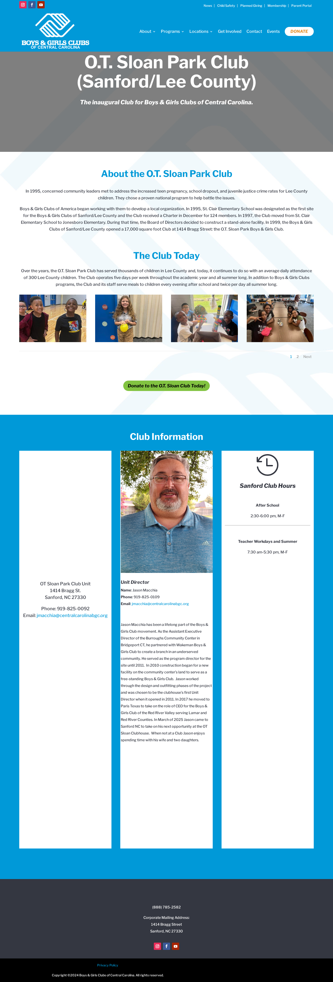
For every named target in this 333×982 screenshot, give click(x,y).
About (145, 31)
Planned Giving (251, 5)
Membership (277, 5)
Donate (299, 31)
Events (273, 31)
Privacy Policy (107, 965)
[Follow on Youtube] (41, 4)
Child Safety (226, 5)
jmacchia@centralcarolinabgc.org (72, 615)
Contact (254, 31)
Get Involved (229, 31)
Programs (170, 31)
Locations (198, 31)
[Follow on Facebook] (32, 4)
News (208, 5)
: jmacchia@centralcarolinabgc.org (159, 604)
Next (307, 357)
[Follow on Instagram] (23, 4)
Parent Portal (301, 5)
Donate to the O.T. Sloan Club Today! (166, 386)
